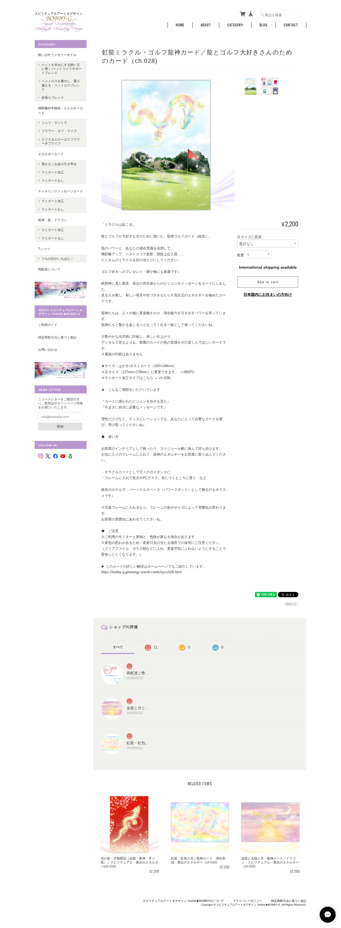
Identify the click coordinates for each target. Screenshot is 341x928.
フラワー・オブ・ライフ (59, 131)
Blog (263, 24)
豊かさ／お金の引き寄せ (59, 164)
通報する (291, 604)
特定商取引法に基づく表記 (57, 337)
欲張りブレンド (53, 97)
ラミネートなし (53, 180)
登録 (60, 426)
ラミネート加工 (53, 172)
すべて (118, 647)
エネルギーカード (51, 154)
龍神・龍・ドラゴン (52, 220)
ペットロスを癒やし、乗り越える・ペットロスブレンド (61, 85)
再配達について (49, 269)
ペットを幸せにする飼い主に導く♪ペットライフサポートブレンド (62, 68)
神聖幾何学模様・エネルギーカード (60, 110)
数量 (240, 255)
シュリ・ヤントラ (54, 122)
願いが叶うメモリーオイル (57, 55)
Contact (291, 24)
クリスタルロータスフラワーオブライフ (61, 141)
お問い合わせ (47, 349)
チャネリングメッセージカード (60, 191)
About (206, 24)
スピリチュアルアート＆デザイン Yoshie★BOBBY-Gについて (183, 900)
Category (235, 24)
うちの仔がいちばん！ (58, 258)
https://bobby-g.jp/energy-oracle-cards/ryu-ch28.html (141, 572)
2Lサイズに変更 (249, 237)
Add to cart (267, 282)
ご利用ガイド (47, 324)
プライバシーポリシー (247, 900)
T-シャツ (44, 248)
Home (180, 24)
